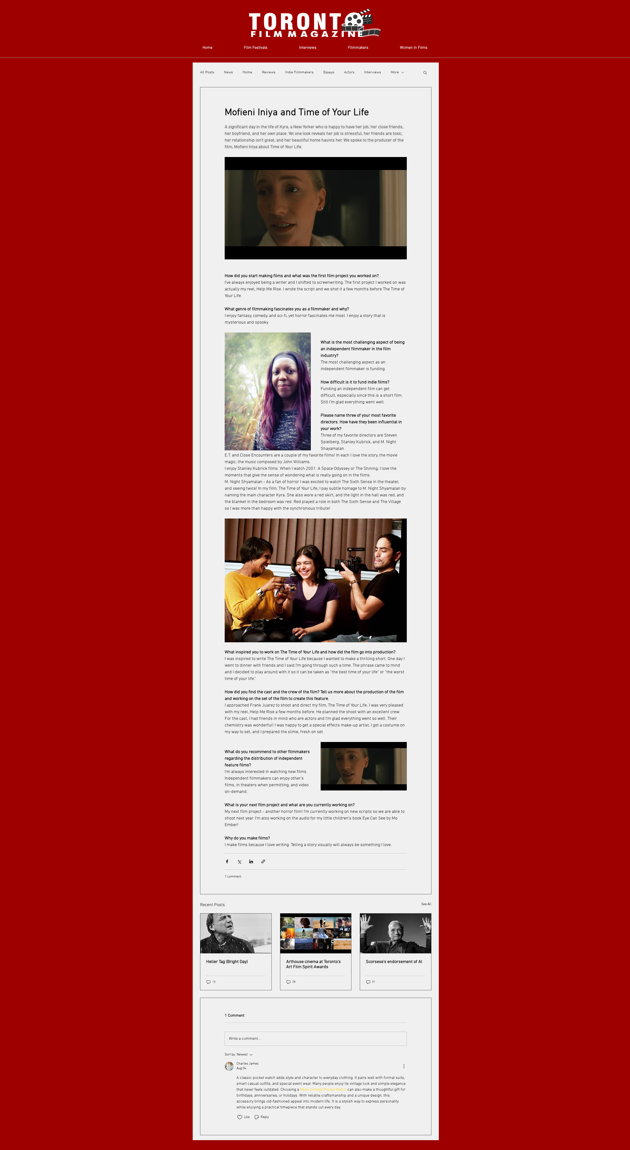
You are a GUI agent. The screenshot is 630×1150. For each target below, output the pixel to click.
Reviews (268, 72)
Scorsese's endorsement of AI (394, 961)
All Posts (207, 72)
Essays (328, 72)
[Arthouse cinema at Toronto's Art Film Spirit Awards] (315, 933)
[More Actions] (404, 1066)
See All (426, 904)
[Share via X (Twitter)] (239, 861)
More (395, 72)
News (228, 72)
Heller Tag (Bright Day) (227, 961)
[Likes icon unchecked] (239, 1117)
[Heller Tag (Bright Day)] (235, 933)
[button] (425, 72)
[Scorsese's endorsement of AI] (395, 933)
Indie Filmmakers (299, 72)
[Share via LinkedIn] (251, 861)
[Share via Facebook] (227, 861)
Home (247, 72)
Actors (349, 72)
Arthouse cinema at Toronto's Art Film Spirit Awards (313, 964)
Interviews (372, 72)
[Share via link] (263, 861)
